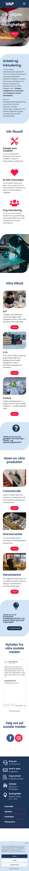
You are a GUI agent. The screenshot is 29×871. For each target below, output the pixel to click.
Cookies (11, 868)
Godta (15, 856)
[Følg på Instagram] (19, 738)
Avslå (14, 860)
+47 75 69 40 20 (14, 764)
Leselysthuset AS (10, 680)
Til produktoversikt (14, 628)
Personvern (16, 868)
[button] (26, 843)
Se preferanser (14, 865)
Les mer (14, 327)
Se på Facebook (19, 705)
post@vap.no (13, 771)
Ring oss (14, 33)
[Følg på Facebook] (10, 738)
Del (24, 705)
